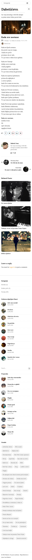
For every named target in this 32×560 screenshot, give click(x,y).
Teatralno (5, 526)
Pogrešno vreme (7, 498)
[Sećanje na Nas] (3, 413)
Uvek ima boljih (7, 530)
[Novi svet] (3, 331)
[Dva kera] (3, 311)
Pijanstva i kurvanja (8, 494)
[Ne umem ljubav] (16, 191)
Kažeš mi (5, 463)
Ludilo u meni (25, 466)
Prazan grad (11, 404)
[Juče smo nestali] (3, 304)
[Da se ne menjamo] (3, 392)
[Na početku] (3, 324)
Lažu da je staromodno (14, 377)
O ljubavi (19, 486)
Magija (10, 398)
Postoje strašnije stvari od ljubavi (12, 510)
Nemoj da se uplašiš (13, 384)
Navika (10, 350)
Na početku (11, 323)
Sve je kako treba (8, 522)
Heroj (4, 459)
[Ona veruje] (3, 338)
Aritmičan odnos (7, 447)
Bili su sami (18, 447)
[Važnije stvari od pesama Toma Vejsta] (16, 216)
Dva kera (10, 309)
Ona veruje (11, 337)
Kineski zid (14, 463)
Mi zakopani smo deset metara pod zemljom (15, 474)
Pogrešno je (11, 343)
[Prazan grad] (3, 406)
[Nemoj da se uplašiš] (3, 385)
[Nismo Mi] (3, 433)
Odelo (12, 486)
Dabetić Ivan (7, 43)
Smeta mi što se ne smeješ (10, 518)
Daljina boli (11, 418)
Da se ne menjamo (13, 391)
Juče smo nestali (13, 303)
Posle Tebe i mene (8, 506)
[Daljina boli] (3, 419)
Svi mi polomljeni (21, 522)
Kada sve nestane (16, 40)
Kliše (21, 463)
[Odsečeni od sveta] (3, 318)
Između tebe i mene (14, 357)
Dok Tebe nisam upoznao (21, 455)
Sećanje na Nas (12, 411)
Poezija (7, 40)
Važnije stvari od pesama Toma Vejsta (13, 228)
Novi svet (10, 330)
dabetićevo (6, 451)
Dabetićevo (9, 9)
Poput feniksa (12, 425)
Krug (16, 466)
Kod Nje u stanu (7, 466)
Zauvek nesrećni (21, 538)
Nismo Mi (11, 432)
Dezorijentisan (7, 455)
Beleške (3, 284)
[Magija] (3, 399)
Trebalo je (14, 526)
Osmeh (25, 490)
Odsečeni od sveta (13, 316)
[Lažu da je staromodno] (3, 379)
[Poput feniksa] (3, 426)
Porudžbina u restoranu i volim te (12, 502)
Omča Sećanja (7, 490)
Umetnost (23, 526)
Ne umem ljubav (6, 203)
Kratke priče (4, 288)
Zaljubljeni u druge (8, 538)
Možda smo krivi (21, 478)
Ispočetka (11, 459)
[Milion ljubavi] (16, 241)
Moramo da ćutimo (8, 478)
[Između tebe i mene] (3, 358)
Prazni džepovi (7, 514)
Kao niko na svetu (23, 459)
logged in (12, 267)
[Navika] (3, 351)
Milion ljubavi (6, 253)
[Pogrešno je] (3, 345)
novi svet (5, 486)
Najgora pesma (7, 482)
